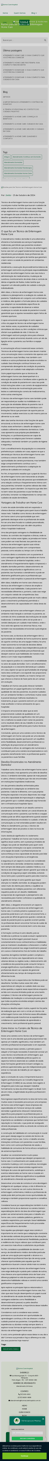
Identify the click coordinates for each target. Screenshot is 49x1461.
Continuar (24, 1456)
